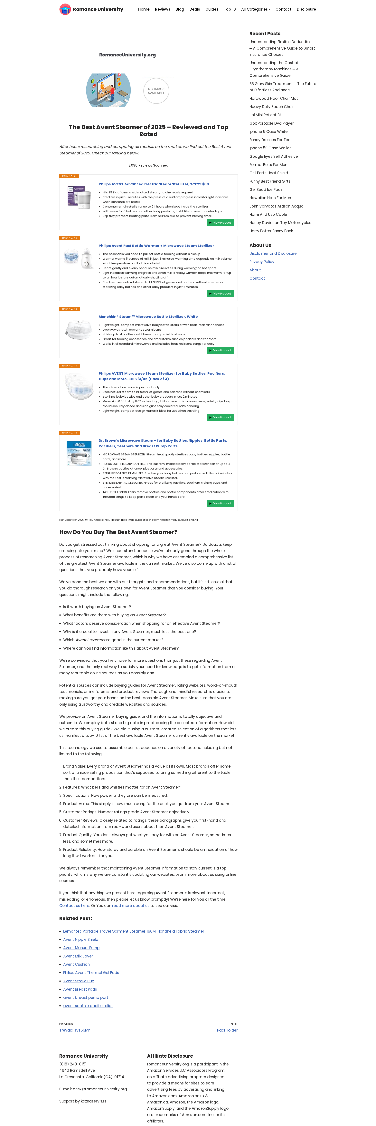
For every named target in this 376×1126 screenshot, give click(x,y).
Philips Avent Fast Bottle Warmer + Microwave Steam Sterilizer (156, 245)
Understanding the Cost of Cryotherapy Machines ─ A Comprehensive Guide (274, 69)
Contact (283, 9)
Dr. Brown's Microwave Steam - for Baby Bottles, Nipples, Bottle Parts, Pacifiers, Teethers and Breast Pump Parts (163, 443)
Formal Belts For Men (268, 164)
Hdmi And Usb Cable (268, 214)
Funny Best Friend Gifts (269, 181)
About (255, 270)
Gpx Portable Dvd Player (271, 123)
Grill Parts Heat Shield (268, 173)
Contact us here (74, 905)
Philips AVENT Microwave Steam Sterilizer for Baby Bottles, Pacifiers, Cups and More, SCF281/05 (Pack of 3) (162, 376)
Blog (180, 9)
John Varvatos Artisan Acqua (276, 206)
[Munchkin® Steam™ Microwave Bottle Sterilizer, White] (79, 329)
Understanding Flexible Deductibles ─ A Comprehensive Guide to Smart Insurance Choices (282, 48)
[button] (269, 9)
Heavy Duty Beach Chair (271, 106)
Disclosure (306, 9)
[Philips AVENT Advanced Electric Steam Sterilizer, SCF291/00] (79, 197)
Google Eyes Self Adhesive (273, 156)
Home (144, 9)
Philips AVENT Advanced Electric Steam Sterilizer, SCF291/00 (154, 184)
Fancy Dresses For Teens (272, 139)
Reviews (162, 9)
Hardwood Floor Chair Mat (273, 98)
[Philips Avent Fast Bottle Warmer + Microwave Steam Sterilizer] (79, 258)
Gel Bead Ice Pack (265, 189)
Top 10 (230, 9)
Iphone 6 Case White (268, 131)
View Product (222, 223)
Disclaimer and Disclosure (273, 253)
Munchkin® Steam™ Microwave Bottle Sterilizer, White (148, 316)
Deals (195, 9)
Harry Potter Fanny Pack (271, 231)
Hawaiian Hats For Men (270, 197)
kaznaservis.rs (93, 1101)
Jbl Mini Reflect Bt (265, 115)
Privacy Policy (261, 261)
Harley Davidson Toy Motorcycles (280, 222)
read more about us (130, 905)
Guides (211, 9)
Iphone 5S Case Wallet (270, 148)
